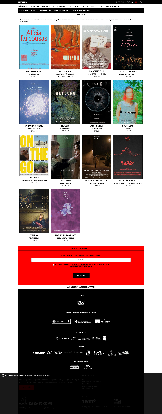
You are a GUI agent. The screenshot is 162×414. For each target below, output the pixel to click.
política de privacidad (80, 265)
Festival (130, 2)
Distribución (121, 2)
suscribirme (81, 275)
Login (137, 2)
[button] (24, 10)
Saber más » (46, 375)
